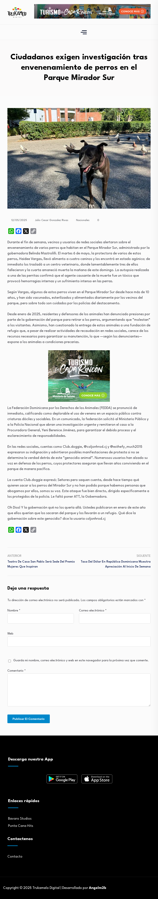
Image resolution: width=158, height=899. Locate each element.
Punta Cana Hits (20, 826)
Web (10, 633)
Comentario (16, 670)
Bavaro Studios (19, 818)
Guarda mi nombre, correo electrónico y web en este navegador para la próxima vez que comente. (81, 660)
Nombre (13, 610)
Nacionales (82, 220)
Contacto (14, 856)
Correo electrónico (93, 610)
